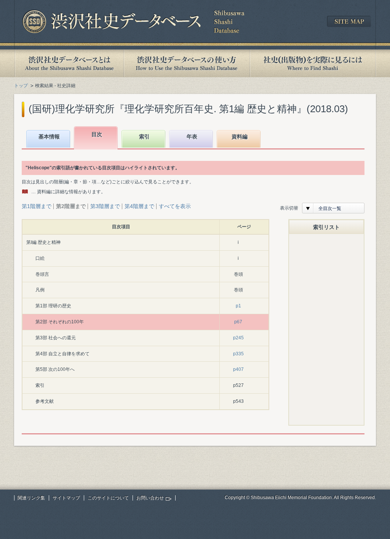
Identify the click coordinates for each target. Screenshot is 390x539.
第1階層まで (36, 206)
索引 (144, 137)
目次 (96, 134)
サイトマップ (66, 498)
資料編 (240, 137)
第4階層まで (139, 206)
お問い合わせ (150, 498)
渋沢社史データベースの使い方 (186, 63)
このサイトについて (108, 498)
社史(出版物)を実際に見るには (312, 63)
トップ (21, 85)
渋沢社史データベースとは (68, 63)
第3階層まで (105, 206)
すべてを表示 (175, 206)
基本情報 (49, 137)
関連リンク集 (31, 498)
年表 (192, 137)
